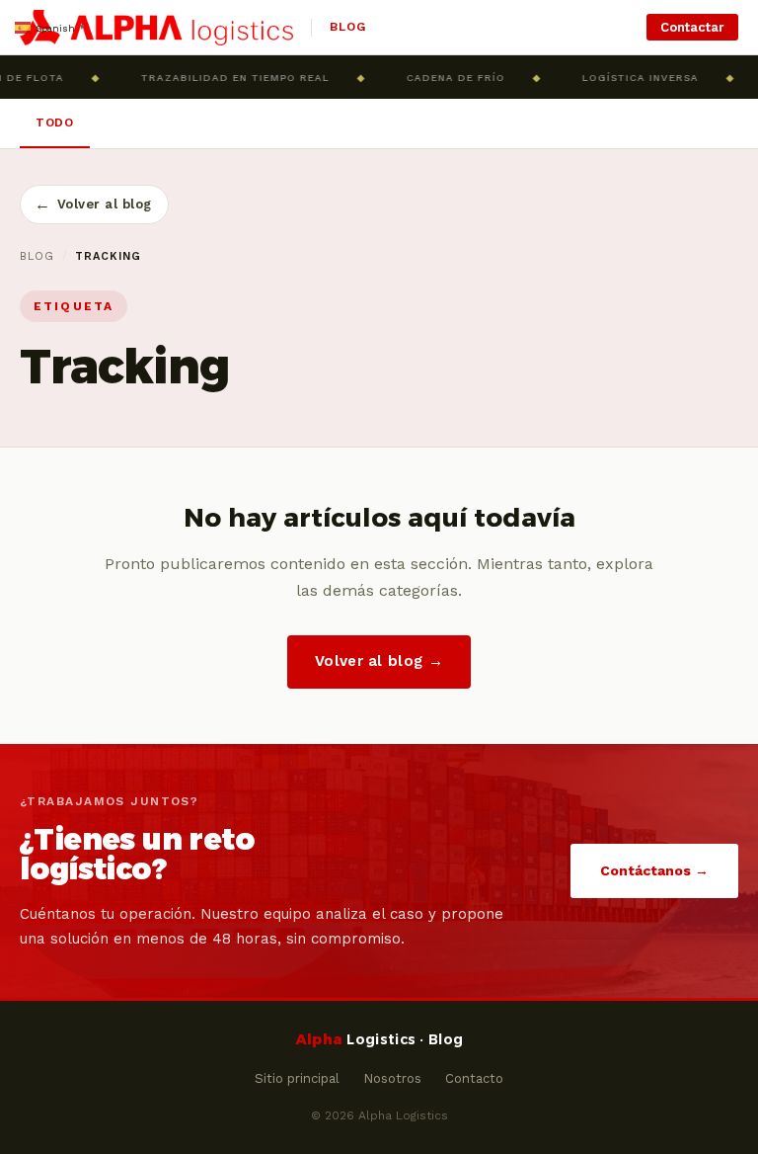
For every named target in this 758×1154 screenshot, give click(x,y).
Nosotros (392, 1078)
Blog (37, 256)
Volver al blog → (379, 661)
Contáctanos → (654, 870)
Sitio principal (297, 1078)
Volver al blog (93, 204)
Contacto (474, 1078)
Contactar (692, 27)
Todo (55, 122)
